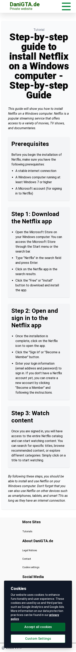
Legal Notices (29, 550)
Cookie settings (31, 567)
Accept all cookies (38, 627)
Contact (26, 558)
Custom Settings (38, 639)
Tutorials (27, 531)
